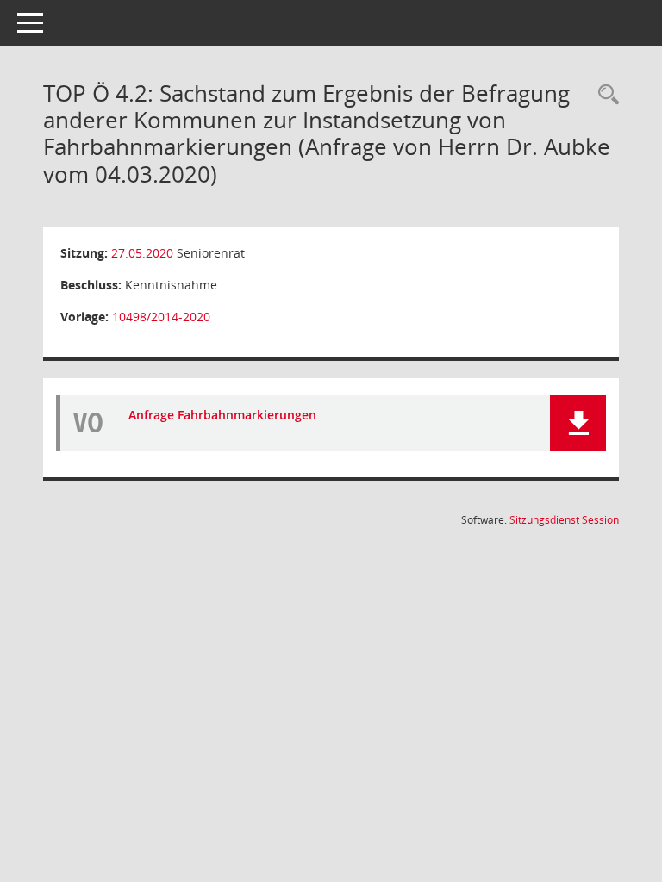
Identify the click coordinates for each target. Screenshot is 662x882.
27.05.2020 (142, 253)
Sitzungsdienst (564, 519)
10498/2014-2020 (161, 316)
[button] (578, 423)
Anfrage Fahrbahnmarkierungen (222, 415)
